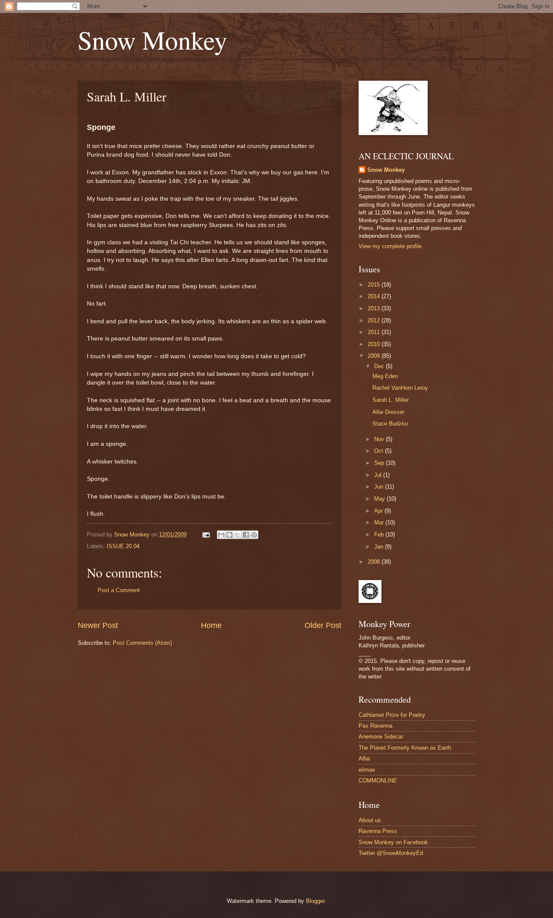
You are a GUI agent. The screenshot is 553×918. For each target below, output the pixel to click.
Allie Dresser (388, 412)
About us (370, 820)
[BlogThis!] (229, 534)
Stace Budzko (390, 423)
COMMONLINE (378, 780)
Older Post (323, 625)
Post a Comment (119, 590)
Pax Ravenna (375, 725)
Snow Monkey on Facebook (393, 842)
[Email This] (221, 534)
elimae (367, 770)
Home (211, 625)
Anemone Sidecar (381, 736)
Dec (380, 366)
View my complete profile (390, 246)
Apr (379, 511)
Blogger (315, 901)
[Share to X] (237, 534)
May (380, 498)
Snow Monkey (152, 39)
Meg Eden (385, 376)
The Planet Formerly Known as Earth (405, 747)
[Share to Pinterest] (254, 534)
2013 (374, 308)
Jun (379, 486)
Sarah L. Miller (390, 400)
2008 (374, 561)
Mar (379, 522)
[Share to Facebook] (246, 534)
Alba (364, 758)
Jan (379, 546)
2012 (374, 320)
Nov (380, 439)
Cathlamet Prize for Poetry (392, 715)
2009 (374, 356)
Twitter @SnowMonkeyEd (391, 853)
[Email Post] (206, 534)
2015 (374, 284)
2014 (374, 296)
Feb (379, 534)
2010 (374, 344)
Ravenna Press (378, 831)
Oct (379, 451)
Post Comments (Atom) (142, 643)
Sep (380, 463)
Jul (378, 475)
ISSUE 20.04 (123, 546)
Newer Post (98, 625)
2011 (374, 332)
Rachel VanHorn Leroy (400, 388)
